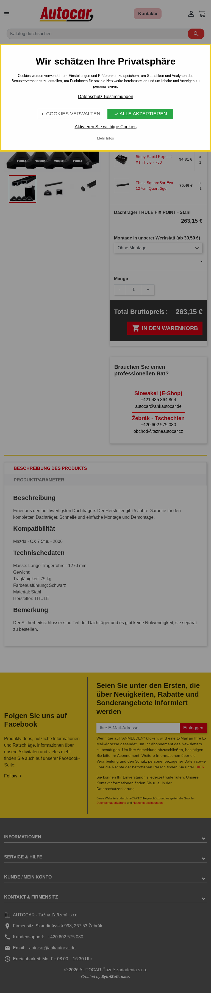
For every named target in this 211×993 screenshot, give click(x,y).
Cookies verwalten (70, 113)
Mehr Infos (105, 138)
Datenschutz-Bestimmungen (105, 96)
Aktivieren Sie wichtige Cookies (106, 126)
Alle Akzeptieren (140, 113)
